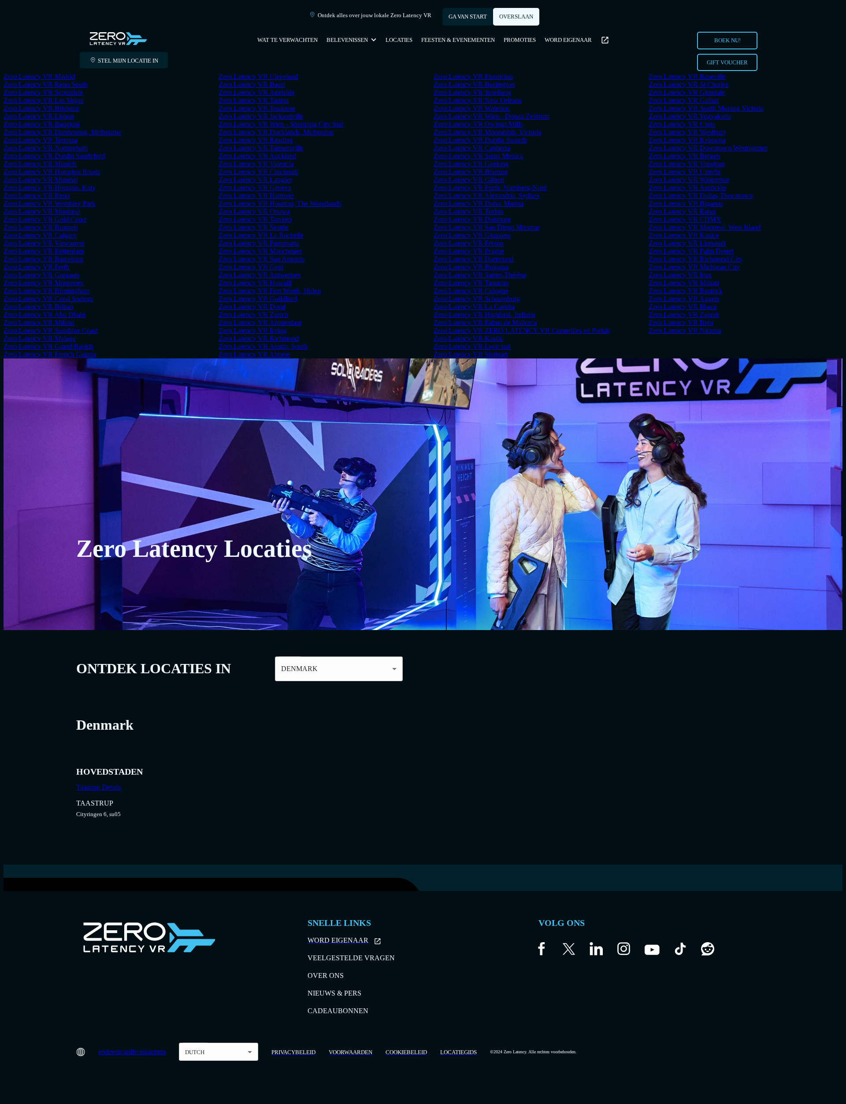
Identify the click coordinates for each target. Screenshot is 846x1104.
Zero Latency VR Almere (254, 354)
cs (139, 1052)
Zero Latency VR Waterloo (472, 108)
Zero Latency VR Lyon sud (472, 346)
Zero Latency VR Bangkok (42, 124)
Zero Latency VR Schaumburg (477, 298)
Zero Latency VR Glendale (687, 92)
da (162, 1052)
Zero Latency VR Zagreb (684, 314)
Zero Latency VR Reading (256, 140)
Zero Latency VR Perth (36, 267)
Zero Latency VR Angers (684, 298)
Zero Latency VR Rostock (686, 291)
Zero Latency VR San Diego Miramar (487, 227)
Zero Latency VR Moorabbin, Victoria (487, 132)
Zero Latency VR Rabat (682, 211)
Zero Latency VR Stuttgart (471, 354)
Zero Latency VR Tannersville (261, 148)
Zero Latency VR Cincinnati (258, 171)
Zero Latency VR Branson (471, 171)
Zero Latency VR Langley (256, 179)
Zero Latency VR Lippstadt (687, 243)
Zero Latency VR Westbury (687, 132)
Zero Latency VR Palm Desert (691, 251)
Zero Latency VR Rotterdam (44, 251)
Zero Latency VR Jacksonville (261, 116)
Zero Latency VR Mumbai (41, 179)
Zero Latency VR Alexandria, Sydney (487, 195)
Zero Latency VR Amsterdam (260, 322)
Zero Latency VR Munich (40, 164)
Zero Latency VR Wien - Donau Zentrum (491, 116)
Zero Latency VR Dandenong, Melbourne (62, 132)
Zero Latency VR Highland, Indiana (484, 314)
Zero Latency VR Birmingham (46, 291)
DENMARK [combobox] (299, 668)
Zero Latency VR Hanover (256, 195)
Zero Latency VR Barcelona (43, 259)
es (114, 1052)
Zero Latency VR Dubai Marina (478, 203)
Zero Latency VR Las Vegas (43, 100)
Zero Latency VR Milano (39, 322)
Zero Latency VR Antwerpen (260, 275)
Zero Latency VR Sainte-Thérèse (480, 275)
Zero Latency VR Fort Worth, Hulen (270, 291)
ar (151, 1052)
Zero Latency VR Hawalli (255, 283)
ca (124, 1052)
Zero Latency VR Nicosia (685, 330)
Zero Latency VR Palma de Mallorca (485, 322)
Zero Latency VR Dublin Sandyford (54, 156)
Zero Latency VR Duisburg (472, 219)
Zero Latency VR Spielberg (472, 92)
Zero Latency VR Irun (680, 275)
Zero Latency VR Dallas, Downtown (701, 195)
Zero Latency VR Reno (37, 195)
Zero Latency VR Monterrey (44, 283)
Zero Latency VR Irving (252, 330)
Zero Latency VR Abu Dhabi (44, 314)
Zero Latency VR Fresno (469, 243)
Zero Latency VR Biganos (686, 203)
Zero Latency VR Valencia (256, 164)
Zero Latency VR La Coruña (474, 306)
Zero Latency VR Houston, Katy (50, 187)
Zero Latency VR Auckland (258, 156)
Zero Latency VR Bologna (471, 267)
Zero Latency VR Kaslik (468, 338)
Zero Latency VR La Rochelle (261, 235)
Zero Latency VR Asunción (687, 187)
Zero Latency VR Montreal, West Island (705, 227)
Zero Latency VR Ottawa (254, 211)
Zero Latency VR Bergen (684, 156)
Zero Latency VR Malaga (39, 338)
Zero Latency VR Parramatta (259, 243)
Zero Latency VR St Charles (688, 84)
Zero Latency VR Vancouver (44, 243)
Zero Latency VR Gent (251, 267)
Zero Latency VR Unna (682, 124)
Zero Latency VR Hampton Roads (52, 171)
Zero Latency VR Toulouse (257, 108)
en (101, 1052)
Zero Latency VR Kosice (684, 235)
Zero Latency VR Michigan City (694, 267)
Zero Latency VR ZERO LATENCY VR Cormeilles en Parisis (522, 330)
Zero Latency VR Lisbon (39, 116)
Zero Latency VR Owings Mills (478, 124)
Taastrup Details (98, 787)
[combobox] (218, 1052)
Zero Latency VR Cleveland (258, 76)
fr (134, 1052)
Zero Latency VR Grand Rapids (48, 346)
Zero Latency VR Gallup (684, 100)
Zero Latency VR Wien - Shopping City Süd (281, 124)
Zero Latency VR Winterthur (689, 179)
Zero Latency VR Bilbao (38, 306)
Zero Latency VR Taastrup (471, 283)
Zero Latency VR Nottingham (46, 148)
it (119, 1052)
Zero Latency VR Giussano (472, 235)
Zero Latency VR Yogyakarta (690, 116)
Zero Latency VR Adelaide (256, 92)
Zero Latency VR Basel (252, 84)
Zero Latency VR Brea (681, 322)
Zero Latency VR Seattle (253, 227)
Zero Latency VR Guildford (258, 298)
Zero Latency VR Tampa (254, 100)
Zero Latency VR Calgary (40, 235)
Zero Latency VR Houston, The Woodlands (280, 203)
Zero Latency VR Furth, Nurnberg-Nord (490, 187)
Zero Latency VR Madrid (39, 76)
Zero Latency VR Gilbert (469, 179)
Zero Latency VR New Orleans (478, 100)
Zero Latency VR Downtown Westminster (708, 148)
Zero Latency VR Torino (468, 211)
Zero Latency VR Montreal (42, 211)
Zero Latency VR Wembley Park (50, 203)
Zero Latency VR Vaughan (686, 164)
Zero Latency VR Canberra (472, 148)
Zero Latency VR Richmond (259, 338)
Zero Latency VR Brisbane (41, 108)
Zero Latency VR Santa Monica (478, 156)
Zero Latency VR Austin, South (263, 346)
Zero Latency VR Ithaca (682, 306)
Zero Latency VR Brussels (41, 227)
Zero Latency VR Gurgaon (41, 275)
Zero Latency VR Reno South (46, 84)
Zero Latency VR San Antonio (261, 259)
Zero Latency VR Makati (684, 283)
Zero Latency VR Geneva (255, 187)
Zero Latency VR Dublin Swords (480, 140)
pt (156, 1052)
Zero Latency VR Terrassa (41, 140)
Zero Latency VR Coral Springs (48, 298)
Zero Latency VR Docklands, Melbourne (276, 132)
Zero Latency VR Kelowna (687, 140)
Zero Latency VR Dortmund (473, 259)
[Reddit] (707, 950)
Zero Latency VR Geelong (471, 164)
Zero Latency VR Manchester (260, 251)
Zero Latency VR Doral (252, 306)
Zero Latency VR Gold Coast (45, 219)
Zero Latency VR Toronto (255, 219)
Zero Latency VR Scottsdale (43, 92)
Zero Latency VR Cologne (471, 291)
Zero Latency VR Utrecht (684, 171)
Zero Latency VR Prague (469, 251)
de (108, 1052)
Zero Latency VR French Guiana (50, 354)
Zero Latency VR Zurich (253, 314)
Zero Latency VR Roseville (687, 76)
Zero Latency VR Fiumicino (473, 76)
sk (145, 1052)
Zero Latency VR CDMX (685, 219)
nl (129, 1052)
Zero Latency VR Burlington (474, 84)
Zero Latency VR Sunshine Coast (51, 330)
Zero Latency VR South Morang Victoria (706, 108)
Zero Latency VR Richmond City (695, 259)
